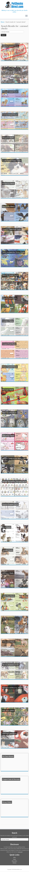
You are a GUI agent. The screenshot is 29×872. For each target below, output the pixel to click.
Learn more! (20, 851)
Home (2, 22)
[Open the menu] (26, 16)
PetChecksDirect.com (18, 869)
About (14, 857)
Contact (14, 859)
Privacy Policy (14, 860)
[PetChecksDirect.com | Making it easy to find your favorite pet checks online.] (14, 5)
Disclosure (14, 862)
